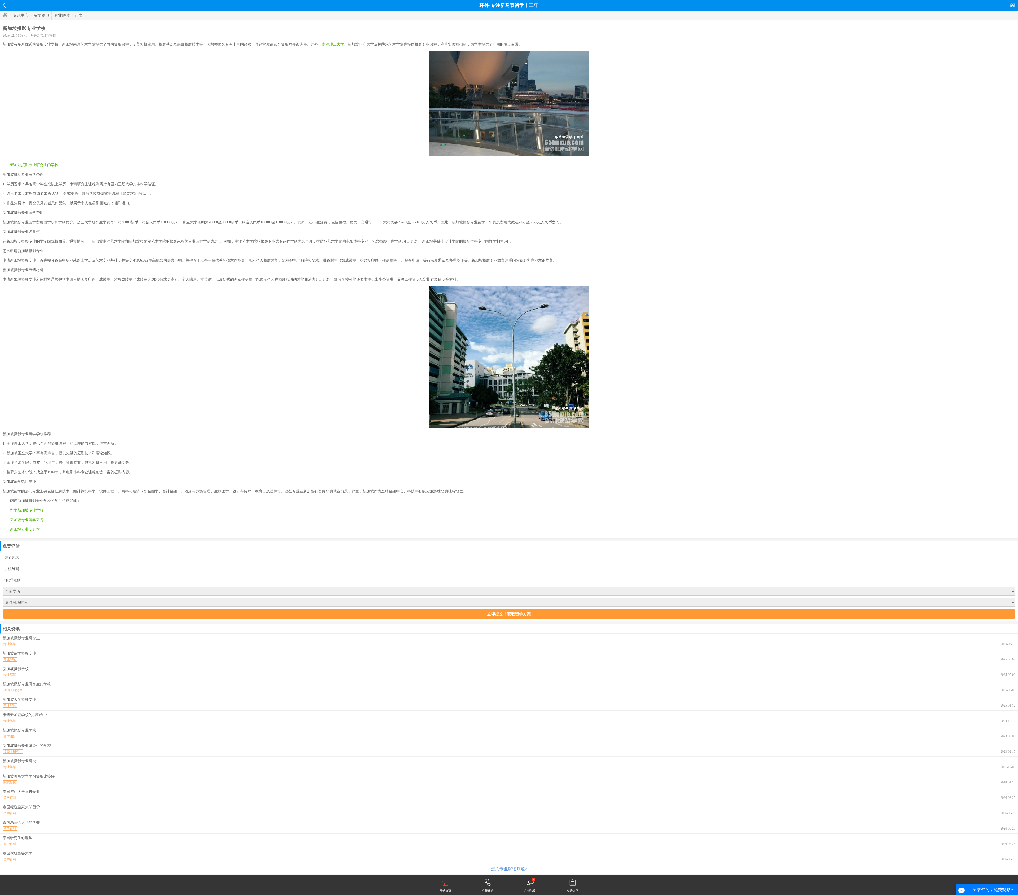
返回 (4, 5)
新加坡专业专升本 (25, 529)
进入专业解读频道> (509, 869)
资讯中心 (21, 15)
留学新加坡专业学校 (26, 510)
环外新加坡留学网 (43, 35)
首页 (1012, 5)
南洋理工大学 (333, 44)
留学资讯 (41, 15)
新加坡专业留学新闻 (26, 520)
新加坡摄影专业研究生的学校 (34, 165)
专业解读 (62, 15)
